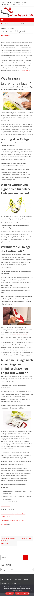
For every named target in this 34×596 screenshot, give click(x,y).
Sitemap (13, 4)
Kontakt (9, 2)
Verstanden (9, 593)
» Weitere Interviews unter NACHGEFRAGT (12, 520)
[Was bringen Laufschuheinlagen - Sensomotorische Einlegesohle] (17, 315)
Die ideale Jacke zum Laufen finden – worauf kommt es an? (8, 540)
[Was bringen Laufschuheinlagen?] (17, 204)
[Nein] (32, 590)
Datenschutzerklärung (22, 593)
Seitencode (4, 524)
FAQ (19, 4)
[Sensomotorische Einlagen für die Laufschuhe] (17, 101)
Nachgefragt (6, 23)
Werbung (24, 2)
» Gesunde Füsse (5, 505)
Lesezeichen (6, 528)
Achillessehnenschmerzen (20, 334)
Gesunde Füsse (26, 537)
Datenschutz (5, 4)
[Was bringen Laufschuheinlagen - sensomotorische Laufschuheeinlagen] (17, 419)
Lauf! (3, 2)
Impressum (17, 2)
